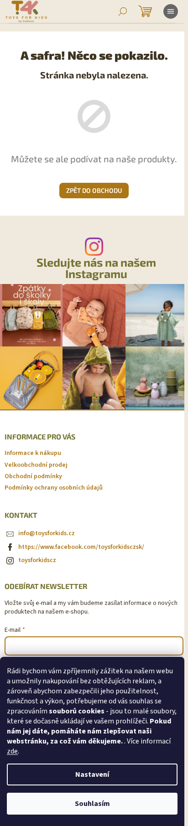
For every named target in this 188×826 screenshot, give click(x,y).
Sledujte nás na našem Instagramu (96, 268)
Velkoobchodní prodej (36, 465)
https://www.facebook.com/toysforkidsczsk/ (81, 547)
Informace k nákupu (33, 453)
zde (12, 751)
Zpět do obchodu (94, 190)
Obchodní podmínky (33, 476)
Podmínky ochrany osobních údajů (54, 487)
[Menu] (171, 11)
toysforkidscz (37, 560)
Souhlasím (92, 804)
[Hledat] (123, 11)
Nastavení (92, 774)
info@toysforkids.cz (46, 533)
